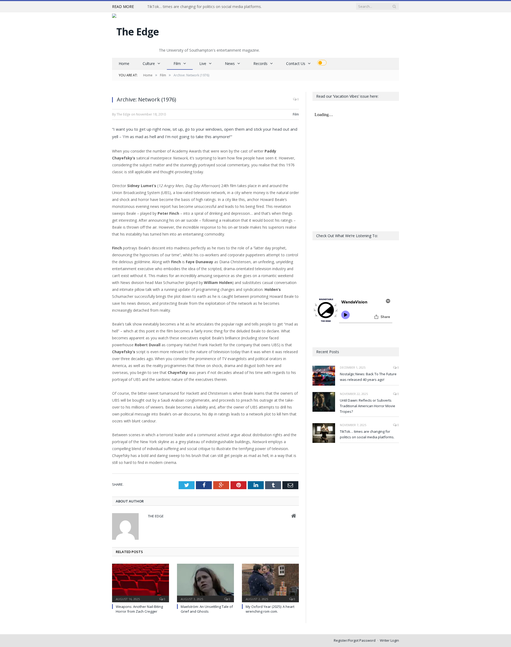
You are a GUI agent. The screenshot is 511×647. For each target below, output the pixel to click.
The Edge (156, 516)
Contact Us (295, 63)
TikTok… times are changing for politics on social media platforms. (204, 6)
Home (124, 63)
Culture (149, 63)
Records (260, 63)
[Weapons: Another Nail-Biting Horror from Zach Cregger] (140, 582)
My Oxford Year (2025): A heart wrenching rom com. (270, 609)
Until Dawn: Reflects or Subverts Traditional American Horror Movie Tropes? (367, 406)
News (230, 63)
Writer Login (389, 640)
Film (177, 63)
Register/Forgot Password (355, 640)
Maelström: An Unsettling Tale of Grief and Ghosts (207, 609)
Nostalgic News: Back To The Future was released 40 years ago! (368, 377)
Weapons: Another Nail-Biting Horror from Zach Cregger (139, 609)
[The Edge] (135, 30)
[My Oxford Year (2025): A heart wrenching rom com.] (270, 582)
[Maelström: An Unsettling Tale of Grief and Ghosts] (205, 582)
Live (202, 63)
